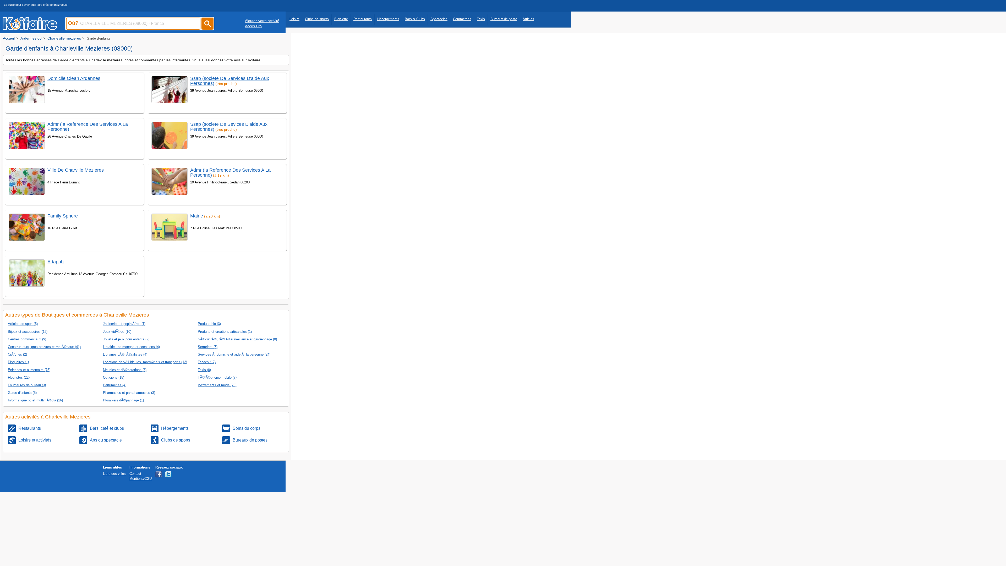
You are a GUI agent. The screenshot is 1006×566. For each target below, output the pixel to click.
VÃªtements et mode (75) (217, 385)
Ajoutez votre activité (262, 21)
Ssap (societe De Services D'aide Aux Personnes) (229, 81)
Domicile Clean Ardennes (73, 78)
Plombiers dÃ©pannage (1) (123, 400)
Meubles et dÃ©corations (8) (124, 370)
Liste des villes (114, 474)
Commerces (462, 19)
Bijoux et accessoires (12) (27, 332)
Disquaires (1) (18, 362)
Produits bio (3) (209, 324)
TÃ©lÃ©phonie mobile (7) (217, 377)
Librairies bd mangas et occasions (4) (131, 347)
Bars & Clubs (415, 19)
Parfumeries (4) (114, 385)
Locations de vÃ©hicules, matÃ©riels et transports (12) (145, 362)
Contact (135, 474)
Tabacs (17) (207, 362)
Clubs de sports (317, 19)
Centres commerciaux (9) (27, 339)
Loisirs (294, 19)
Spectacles (438, 19)
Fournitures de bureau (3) (27, 385)
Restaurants (362, 19)
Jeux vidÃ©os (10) (117, 332)
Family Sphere (62, 216)
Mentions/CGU (140, 479)
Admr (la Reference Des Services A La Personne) (87, 127)
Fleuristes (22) (19, 377)
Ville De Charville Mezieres (75, 170)
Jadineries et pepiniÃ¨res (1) (124, 324)
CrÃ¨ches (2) (17, 354)
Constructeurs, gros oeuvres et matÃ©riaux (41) (44, 347)
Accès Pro (253, 26)
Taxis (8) (204, 370)
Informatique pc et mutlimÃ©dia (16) (35, 400)
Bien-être (341, 19)
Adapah (55, 261)
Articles (528, 19)
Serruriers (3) (207, 347)
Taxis (481, 19)
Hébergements (388, 19)
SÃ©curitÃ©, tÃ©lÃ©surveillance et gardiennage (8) (237, 339)
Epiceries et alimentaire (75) (29, 370)
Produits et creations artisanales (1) (225, 332)
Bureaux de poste (503, 19)
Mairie (196, 216)
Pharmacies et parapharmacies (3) (129, 393)
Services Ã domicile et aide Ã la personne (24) (234, 354)
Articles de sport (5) (23, 324)
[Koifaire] (30, 28)
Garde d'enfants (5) (22, 393)
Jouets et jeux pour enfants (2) (126, 339)
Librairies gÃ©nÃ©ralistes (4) (125, 354)
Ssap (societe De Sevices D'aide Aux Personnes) (228, 127)
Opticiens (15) (113, 377)
